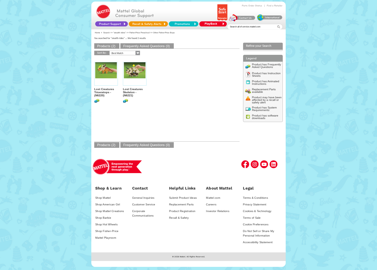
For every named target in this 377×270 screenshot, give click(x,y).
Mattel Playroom (105, 237)
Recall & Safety (179, 217)
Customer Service (143, 204)
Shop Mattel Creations (109, 211)
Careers (211, 204)
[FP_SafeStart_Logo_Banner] (222, 20)
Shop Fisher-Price (106, 231)
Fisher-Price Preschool (139, 33)
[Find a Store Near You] (275, 5)
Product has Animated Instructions (265, 82)
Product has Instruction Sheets (266, 74)
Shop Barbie (103, 217)
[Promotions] (183, 23)
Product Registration (182, 211)
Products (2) (106, 46)
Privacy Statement (254, 204)
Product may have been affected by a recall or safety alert (267, 100)
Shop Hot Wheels (106, 224)
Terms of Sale (252, 217)
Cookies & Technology (257, 211)
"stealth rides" (119, 33)
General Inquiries (143, 197)
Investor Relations (217, 211)
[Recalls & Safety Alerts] (148, 23)
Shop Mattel (103, 197)
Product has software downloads (265, 117)
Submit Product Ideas (183, 197)
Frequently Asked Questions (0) (146, 46)
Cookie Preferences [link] (255, 224)
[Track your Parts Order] (252, 5)
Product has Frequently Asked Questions (266, 66)
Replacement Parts (181, 204)
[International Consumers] (269, 20)
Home (97, 33)
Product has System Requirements (264, 109)
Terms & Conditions (255, 197)
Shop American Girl (107, 204)
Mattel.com (213, 197)
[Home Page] (103, 17)
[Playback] (214, 23)
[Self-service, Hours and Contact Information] (242, 20)
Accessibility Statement (258, 242)
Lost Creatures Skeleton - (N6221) (133, 92)
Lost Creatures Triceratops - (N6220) (104, 92)
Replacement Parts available (264, 90)
